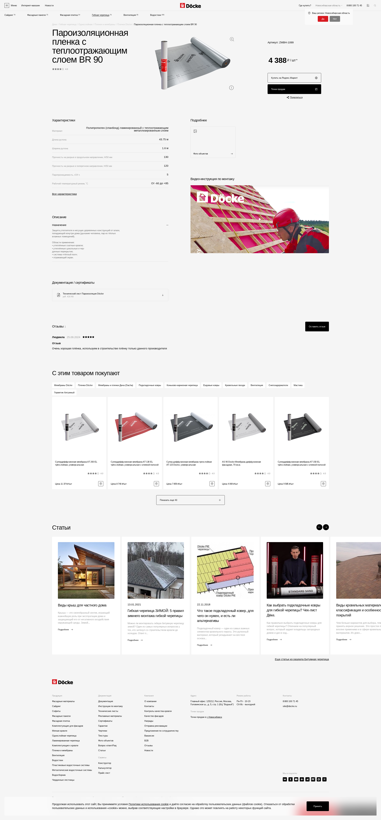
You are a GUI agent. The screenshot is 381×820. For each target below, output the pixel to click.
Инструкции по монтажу (110, 706)
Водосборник (59, 775)
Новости (148, 750)
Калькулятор (104, 768)
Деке (54, 24)
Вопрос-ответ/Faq (107, 745)
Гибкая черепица (100, 15)
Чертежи (102, 730)
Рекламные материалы (110, 716)
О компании (150, 701)
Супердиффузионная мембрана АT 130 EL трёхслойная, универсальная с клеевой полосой (135, 463)
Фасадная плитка (69, 15)
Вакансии (149, 735)
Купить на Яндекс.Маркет (284, 78)
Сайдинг (8, 15)
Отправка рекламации (155, 726)
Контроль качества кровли (158, 711)
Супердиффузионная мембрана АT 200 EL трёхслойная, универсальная (76, 463)
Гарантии (102, 726)
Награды (148, 721)
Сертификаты (105, 721)
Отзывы (148, 745)
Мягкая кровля (59, 730)
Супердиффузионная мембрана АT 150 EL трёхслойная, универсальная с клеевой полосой (301, 463)
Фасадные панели (36, 15)
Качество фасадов (154, 716)
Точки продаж (278, 89)
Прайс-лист (104, 773)
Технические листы (108, 711)
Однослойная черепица (64, 735)
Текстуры (103, 735)
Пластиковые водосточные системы (71, 765)
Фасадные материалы (63, 701)
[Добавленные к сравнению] (368, 5)
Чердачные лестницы (63, 780)
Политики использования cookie (149, 804)
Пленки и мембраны (105, 24)
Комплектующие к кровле (65, 745)
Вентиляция (130, 15)
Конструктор (104, 763)
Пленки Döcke (124, 24)
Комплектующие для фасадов (67, 726)
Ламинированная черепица (66, 740)
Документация (105, 701)
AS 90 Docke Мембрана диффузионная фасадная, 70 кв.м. (241, 463)
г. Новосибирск (214, 717)
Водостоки (155, 15)
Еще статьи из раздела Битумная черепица (302, 659)
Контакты (149, 706)
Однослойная (85, 24)
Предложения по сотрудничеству (161, 730)
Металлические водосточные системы (72, 770)
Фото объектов (105, 740)
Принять (317, 806)
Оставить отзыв (317, 326)
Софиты (56, 711)
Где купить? (305, 5)
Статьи (102, 750)
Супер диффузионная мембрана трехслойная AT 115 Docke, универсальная (189, 463)
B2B (146, 740)
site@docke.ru (290, 706)
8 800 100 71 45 (290, 701)
